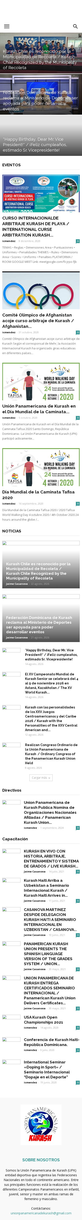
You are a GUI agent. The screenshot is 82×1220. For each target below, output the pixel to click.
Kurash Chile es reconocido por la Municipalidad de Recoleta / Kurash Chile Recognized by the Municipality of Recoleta (38, 571)
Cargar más (39, 778)
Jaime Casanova (17, 583)
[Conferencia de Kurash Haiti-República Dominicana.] (11, 1046)
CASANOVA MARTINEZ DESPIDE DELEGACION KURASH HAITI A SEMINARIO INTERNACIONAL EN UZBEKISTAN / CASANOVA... (50, 919)
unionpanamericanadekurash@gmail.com (41, 1213)
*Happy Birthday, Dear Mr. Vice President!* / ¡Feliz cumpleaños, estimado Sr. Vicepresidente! (51, 654)
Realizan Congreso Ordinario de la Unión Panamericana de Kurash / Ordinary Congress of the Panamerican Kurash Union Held (51, 754)
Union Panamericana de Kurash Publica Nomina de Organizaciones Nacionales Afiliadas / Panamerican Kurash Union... (50, 812)
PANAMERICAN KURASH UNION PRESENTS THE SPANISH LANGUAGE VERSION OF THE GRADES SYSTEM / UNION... (48, 954)
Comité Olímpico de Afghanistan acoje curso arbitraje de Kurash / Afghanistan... (38, 320)
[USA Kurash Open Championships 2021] (11, 1024)
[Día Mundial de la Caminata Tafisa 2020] (41, 467)
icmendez (8, 241)
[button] (75, 26)
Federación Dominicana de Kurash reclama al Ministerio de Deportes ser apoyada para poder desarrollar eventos (39, 624)
